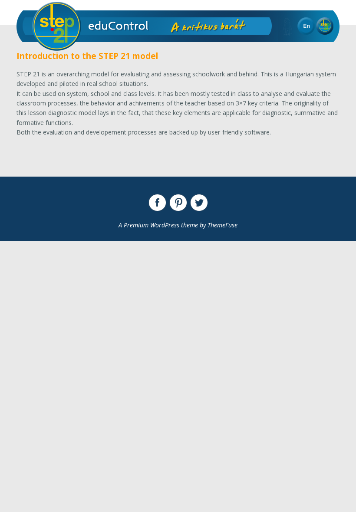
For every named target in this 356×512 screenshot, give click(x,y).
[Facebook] (157, 202)
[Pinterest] (178, 202)
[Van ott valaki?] (287, 27)
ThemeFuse (222, 225)
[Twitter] (199, 202)
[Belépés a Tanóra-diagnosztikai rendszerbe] (324, 26)
